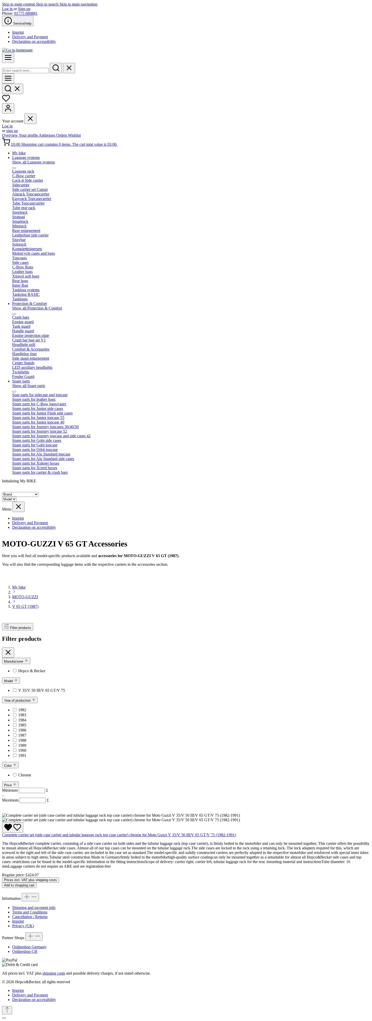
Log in (8, 9)
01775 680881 (25, 13)
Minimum (25, 790)
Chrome (24, 775)
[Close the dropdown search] (69, 68)
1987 (22, 735)
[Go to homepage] (17, 50)
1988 (22, 740)
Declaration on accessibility (34, 41)
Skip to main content (19, 4)
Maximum (25, 800)
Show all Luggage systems (33, 162)
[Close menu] (30, 119)
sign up (12, 131)
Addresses (47, 135)
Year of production (18, 700)
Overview (10, 135)
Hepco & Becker (31, 671)
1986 (22, 730)
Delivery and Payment (30, 37)
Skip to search (47, 4)
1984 (22, 720)
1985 (22, 725)
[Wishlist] (6, 101)
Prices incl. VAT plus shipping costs (30, 880)
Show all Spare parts (28, 386)
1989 (22, 745)
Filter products (20, 628)
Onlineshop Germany (29, 947)
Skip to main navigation (78, 4)
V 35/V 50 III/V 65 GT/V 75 (41, 690)
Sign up (24, 9)
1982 (22, 710)
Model (9, 681)
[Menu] (8, 57)
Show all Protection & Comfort (37, 308)
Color (8, 766)
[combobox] (25, 70)
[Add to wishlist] (12, 827)
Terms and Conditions (29, 912)
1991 (22, 755)
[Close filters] (8, 652)
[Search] (56, 68)
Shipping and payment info (33, 907)
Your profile (29, 135)
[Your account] (8, 108)
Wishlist (74, 135)
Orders (62, 135)
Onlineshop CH (24, 951)
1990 (22, 750)
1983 (22, 715)
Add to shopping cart (19, 885)
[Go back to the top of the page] (7, 1010)
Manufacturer (14, 661)
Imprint (18, 32)
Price (8, 785)
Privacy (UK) (23, 926)
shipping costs (54, 973)
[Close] (4, 1018)
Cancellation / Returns (30, 917)
